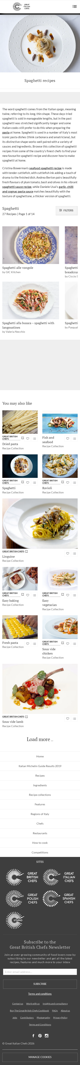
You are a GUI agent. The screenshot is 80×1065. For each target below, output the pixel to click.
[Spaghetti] (20, 466)
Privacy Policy (60, 1017)
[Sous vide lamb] (40, 689)
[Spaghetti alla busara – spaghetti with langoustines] (30, 300)
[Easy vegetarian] (60, 578)
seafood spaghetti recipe (45, 168)
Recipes (40, 775)
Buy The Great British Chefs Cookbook (29, 1010)
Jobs (14, 1017)
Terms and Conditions (40, 1024)
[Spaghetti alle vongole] (30, 245)
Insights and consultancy (55, 1003)
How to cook (40, 842)
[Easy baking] (20, 578)
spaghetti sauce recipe (16, 186)
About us (65, 1010)
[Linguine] (40, 523)
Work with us (33, 1003)
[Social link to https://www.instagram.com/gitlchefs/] (47, 1036)
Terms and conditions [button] (40, 994)
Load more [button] (38, 739)
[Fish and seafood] (60, 422)
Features (40, 804)
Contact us (17, 1003)
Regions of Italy (40, 814)
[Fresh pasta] (20, 627)
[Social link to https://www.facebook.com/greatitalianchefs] (33, 1036)
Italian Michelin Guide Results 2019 (40, 766)
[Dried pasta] (20, 422)
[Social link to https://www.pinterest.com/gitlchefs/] (40, 1036)
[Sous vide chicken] (60, 627)
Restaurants (40, 833)
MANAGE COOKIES (40, 1057)
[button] (74, 6)
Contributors (27, 1017)
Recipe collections (40, 794)
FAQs (55, 1010)
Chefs (40, 823)
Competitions (40, 852)
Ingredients (40, 785)
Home (40, 756)
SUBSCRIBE (40, 984)
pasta (6, 132)
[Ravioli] (60, 466)
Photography (43, 1017)
